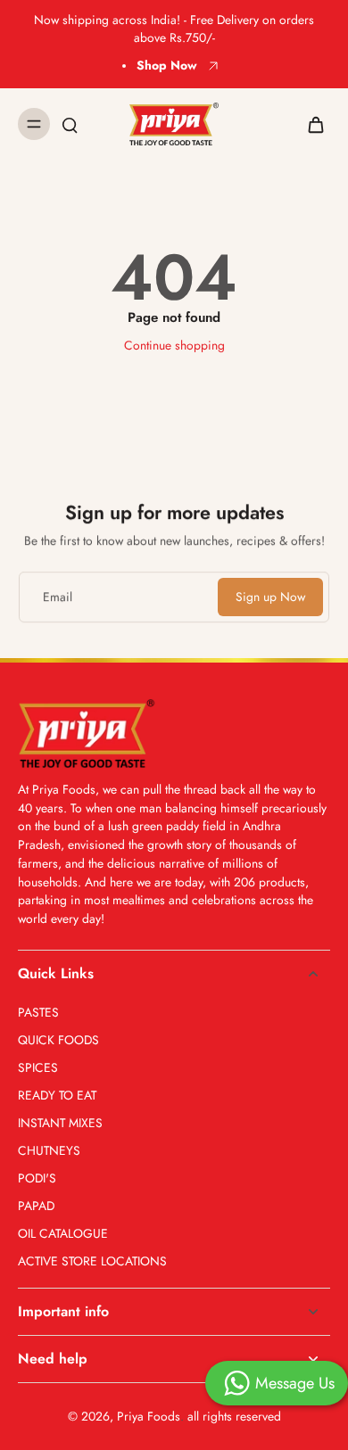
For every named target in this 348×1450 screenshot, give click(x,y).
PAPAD (36, 1206)
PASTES (38, 1012)
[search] (69, 124)
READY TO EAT (57, 1095)
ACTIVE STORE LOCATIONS (92, 1261)
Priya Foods (148, 1416)
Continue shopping (174, 345)
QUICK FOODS (58, 1040)
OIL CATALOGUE (63, 1233)
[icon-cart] (310, 124)
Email (57, 597)
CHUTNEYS (49, 1150)
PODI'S (37, 1178)
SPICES (38, 1067)
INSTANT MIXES (60, 1123)
